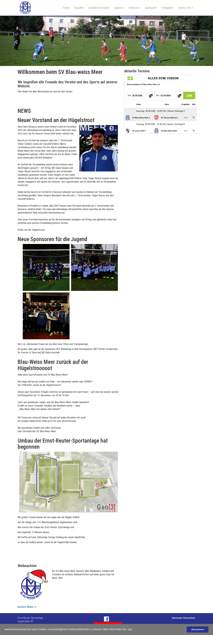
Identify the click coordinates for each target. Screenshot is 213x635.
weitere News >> (27, 606)
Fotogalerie (167, 7)
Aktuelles (79, 7)
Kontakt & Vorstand (99, 7)
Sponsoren (151, 7)
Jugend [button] (118, 7)
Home (66, 7)
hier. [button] (130, 629)
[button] (16, 41)
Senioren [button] (133, 7)
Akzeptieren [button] (197, 629)
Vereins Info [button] (184, 7)
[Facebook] (106, 619)
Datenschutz (189, 617)
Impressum (177, 617)
